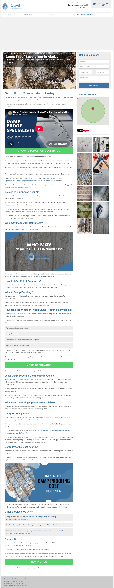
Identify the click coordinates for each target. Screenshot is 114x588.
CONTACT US (39, 561)
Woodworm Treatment (85, 14)
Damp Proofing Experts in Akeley (15, 579)
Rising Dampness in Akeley (13, 581)
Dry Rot (50, 14)
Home (9, 14)
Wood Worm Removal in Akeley (15, 585)
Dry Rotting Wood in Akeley (13, 583)
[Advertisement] (57, 33)
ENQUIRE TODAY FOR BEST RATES (39, 150)
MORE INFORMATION (39, 365)
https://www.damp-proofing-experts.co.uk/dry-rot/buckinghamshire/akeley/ (45, 525)
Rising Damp (28, 14)
